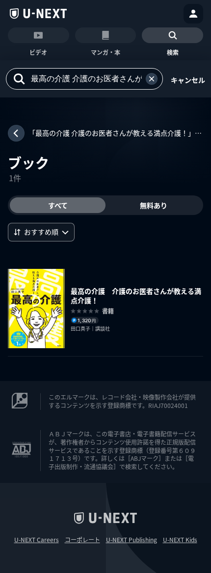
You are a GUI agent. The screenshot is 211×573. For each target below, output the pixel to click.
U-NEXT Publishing (131, 540)
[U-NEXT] (38, 13)
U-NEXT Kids (180, 540)
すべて (58, 205)
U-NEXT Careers (36, 540)
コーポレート (82, 540)
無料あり (153, 205)
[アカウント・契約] (193, 14)
